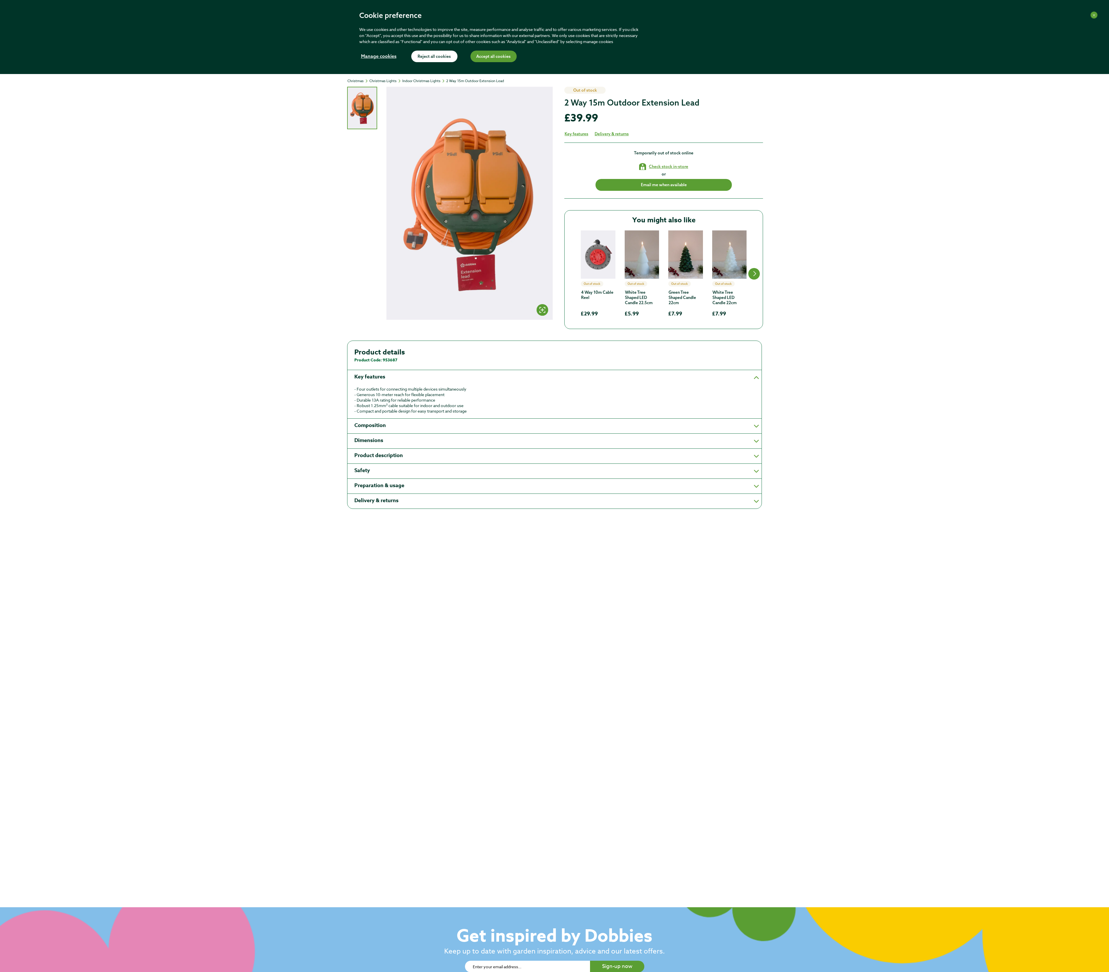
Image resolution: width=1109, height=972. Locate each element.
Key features (576, 133)
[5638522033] (642, 254)
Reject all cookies (434, 57)
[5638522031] (729, 254)
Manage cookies (379, 56)
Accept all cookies (493, 57)
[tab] (362, 108)
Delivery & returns (612, 133)
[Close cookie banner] (1094, 15)
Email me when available (664, 184)
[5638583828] (598, 254)
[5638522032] (685, 254)
